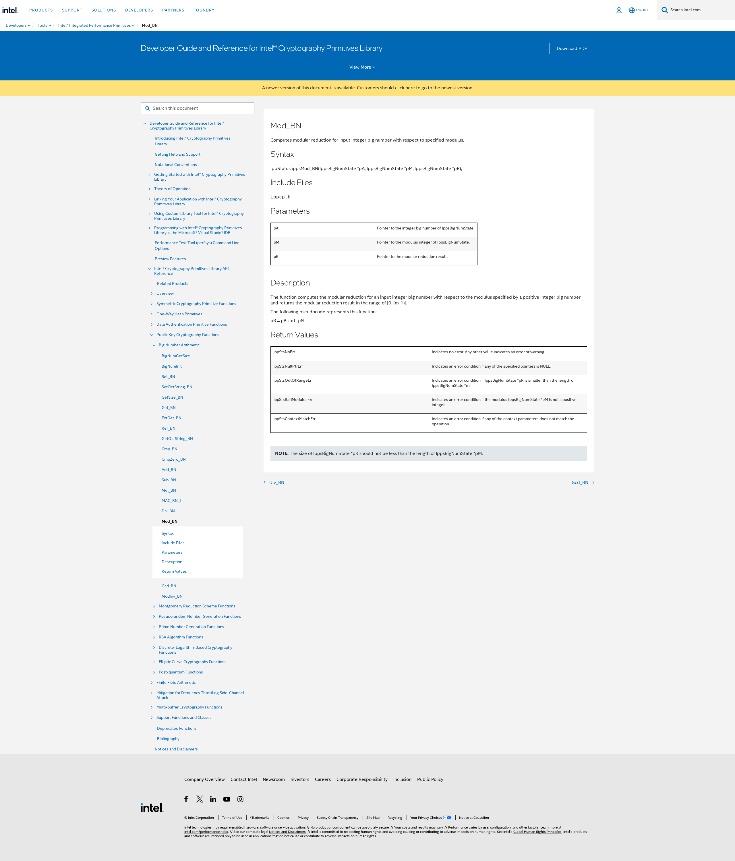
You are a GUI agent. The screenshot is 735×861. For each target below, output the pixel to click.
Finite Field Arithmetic (176, 682)
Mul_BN (169, 490)
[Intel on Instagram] (240, 800)
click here (405, 88)
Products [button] (41, 10)
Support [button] (72, 10)
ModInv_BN (172, 596)
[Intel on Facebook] (186, 800)
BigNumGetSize (176, 355)
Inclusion (402, 779)
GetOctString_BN (177, 438)
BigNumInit (172, 366)
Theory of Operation (172, 188)
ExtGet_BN (171, 417)
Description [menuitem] (172, 561)
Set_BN (168, 376)
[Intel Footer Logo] (152, 807)
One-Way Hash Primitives (179, 314)
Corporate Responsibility (362, 779)
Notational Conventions (176, 164)
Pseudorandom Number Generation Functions (200, 616)
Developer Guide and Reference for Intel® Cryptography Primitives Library (187, 126)
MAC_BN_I (171, 500)
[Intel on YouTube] (227, 800)
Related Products (172, 283)
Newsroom (274, 779)
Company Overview (204, 779)
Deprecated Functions (177, 728)
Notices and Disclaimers (176, 749)
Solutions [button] (104, 10)
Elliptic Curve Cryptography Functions (193, 661)
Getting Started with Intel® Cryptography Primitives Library (199, 177)
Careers (323, 779)
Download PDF (572, 48)
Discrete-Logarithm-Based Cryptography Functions (195, 650)
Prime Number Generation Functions (191, 626)
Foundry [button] (204, 10)
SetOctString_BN (177, 386)
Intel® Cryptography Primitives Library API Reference (191, 271)
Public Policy (430, 779)
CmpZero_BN (174, 459)
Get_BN (169, 407)
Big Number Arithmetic (179, 345)
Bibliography (168, 738)
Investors (300, 779)
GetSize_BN (172, 397)
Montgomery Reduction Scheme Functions (197, 606)
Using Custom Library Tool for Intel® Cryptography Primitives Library (199, 216)
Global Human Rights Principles (537, 831)
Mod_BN (169, 521)
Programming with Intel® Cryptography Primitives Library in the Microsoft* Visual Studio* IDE (198, 230)
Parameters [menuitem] (172, 552)
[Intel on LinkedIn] (213, 800)
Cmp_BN (169, 448)
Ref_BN (168, 428)
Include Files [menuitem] (173, 542)
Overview (165, 293)
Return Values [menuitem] (174, 571)
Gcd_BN (169, 585)
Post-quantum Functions (181, 672)
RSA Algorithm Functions (181, 637)
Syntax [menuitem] (168, 533)
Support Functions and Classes (184, 717)
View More (360, 67)
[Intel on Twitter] (200, 800)
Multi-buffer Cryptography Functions (189, 707)
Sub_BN (169, 479)
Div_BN (168, 510)
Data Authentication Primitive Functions (191, 324)
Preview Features (170, 258)
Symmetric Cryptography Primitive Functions (196, 303)
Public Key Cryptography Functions (187, 334)
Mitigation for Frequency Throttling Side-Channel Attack (200, 695)
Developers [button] (139, 10)
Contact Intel (244, 779)
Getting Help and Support (177, 154)
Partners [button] (173, 10)
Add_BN (169, 469)
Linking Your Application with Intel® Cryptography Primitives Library (198, 201)
